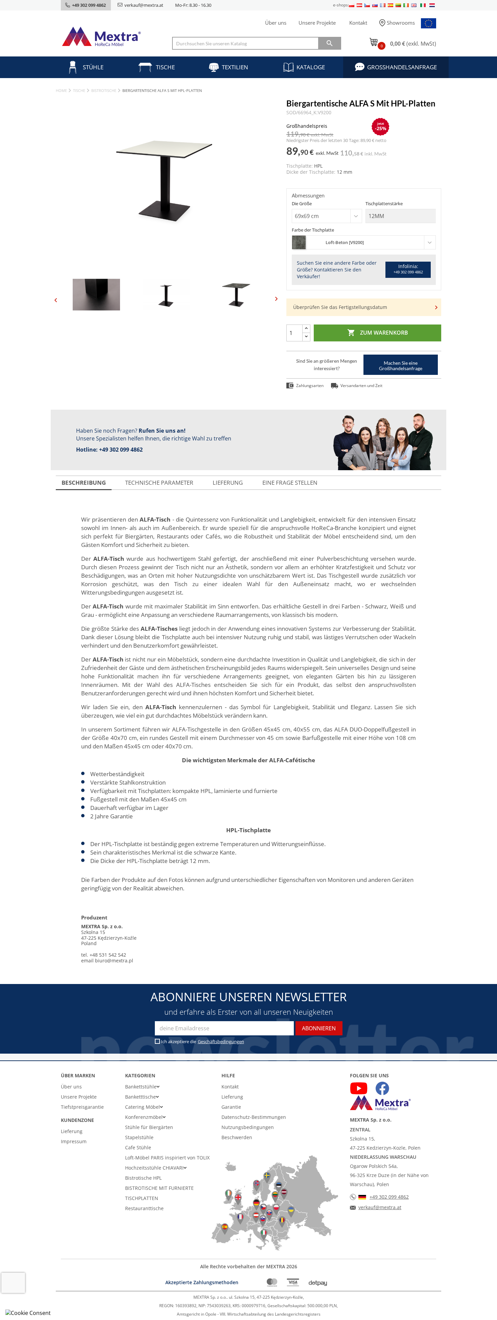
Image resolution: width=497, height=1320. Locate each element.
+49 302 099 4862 (121, 449)
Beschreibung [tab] (84, 482)
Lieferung (71, 1131)
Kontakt (358, 22)
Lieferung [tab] (228, 482)
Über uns (275, 22)
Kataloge (311, 67)
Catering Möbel (142, 1107)
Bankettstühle (141, 1086)
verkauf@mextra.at (143, 5)
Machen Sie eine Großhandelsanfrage (400, 365)
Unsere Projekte (317, 22)
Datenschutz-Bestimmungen (253, 1117)
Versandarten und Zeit (361, 385)
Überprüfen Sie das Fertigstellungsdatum (340, 307)
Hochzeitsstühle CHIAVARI (154, 1168)
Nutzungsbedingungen (247, 1127)
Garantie (231, 1107)
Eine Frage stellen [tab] (289, 482)
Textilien (235, 67)
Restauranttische (144, 1208)
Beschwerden (236, 1137)
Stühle (93, 67)
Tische (165, 67)
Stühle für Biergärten (149, 1127)
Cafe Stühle (138, 1147)
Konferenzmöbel (144, 1117)
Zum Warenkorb (377, 333)
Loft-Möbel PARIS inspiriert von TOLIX (167, 1157)
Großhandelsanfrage (402, 67)
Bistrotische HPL (143, 1178)
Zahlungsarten (310, 385)
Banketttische (140, 1097)
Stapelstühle (139, 1137)
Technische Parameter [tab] (159, 482)
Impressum (74, 1141)
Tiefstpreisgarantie (82, 1107)
